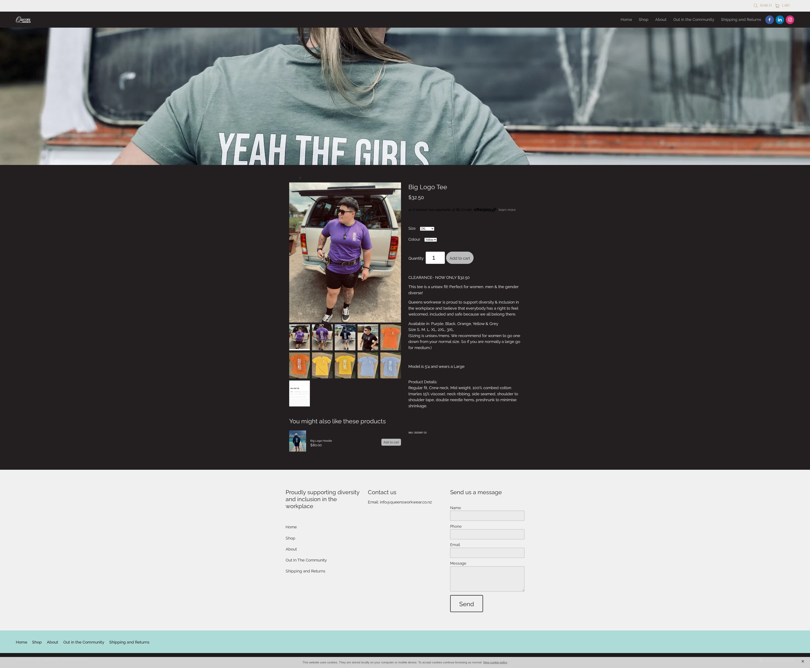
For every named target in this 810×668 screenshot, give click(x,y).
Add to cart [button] (460, 257)
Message (458, 563)
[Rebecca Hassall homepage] (93, 19)
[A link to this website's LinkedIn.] (780, 19)
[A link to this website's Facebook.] (769, 19)
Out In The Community (306, 559)
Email (455, 545)
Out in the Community (693, 19)
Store (293, 177)
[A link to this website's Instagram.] (790, 19)
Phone (456, 526)
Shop (643, 19)
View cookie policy (495, 662)
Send (466, 603)
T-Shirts (308, 177)
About (661, 19)
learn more (507, 210)
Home (626, 19)
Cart (785, 5)
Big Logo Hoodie (321, 440)
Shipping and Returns (741, 19)
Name (455, 508)
